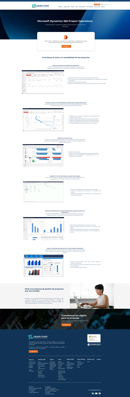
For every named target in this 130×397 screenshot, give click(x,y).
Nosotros (31, 359)
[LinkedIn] (93, 393)
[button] (60, 7)
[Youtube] (96, 393)
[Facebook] (99, 393)
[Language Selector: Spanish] (107, 4)
